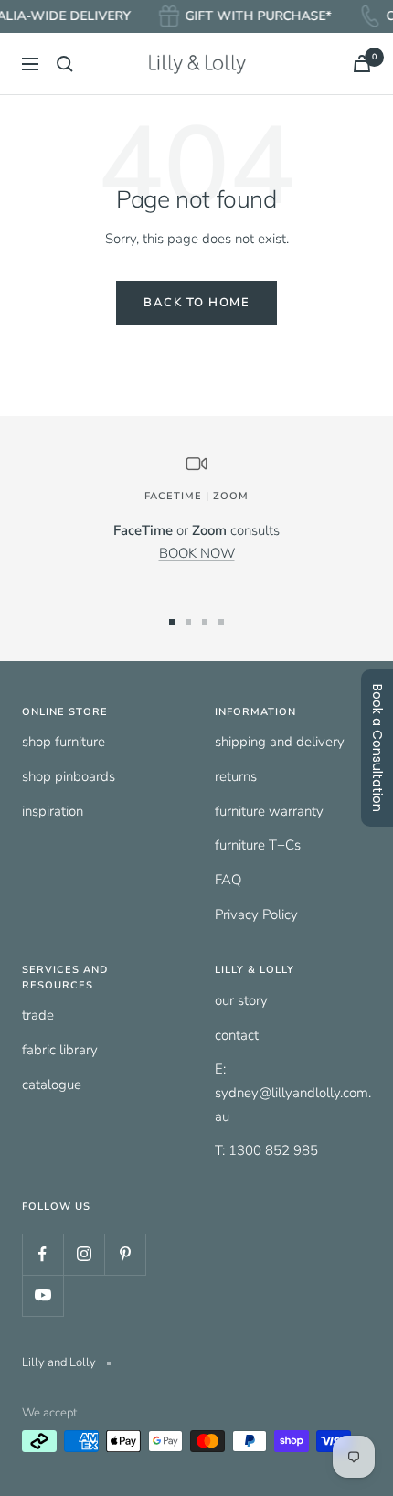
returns (236, 776)
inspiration (52, 811)
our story (241, 1000)
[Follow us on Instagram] (83, 1254)
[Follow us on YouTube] (42, 1295)
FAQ (228, 880)
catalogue (51, 1084)
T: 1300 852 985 (266, 1150)
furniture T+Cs (258, 845)
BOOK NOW (197, 553)
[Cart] (362, 63)
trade (38, 1015)
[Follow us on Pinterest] (124, 1254)
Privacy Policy (256, 914)
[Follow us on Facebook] (42, 1254)
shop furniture (63, 741)
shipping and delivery (280, 741)
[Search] (65, 64)
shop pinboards (68, 776)
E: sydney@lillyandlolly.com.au (293, 1092)
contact (237, 1035)
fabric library (60, 1050)
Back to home (196, 302)
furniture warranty (269, 811)
